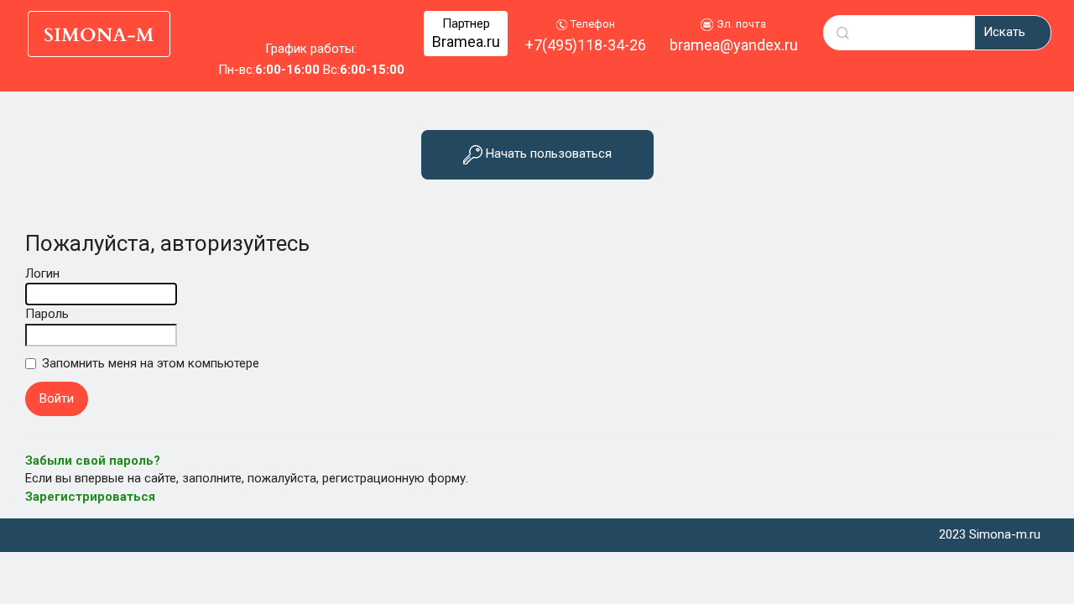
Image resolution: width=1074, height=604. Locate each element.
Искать (1004, 31)
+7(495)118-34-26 (585, 45)
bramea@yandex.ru (734, 45)
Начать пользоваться (547, 153)
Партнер (466, 33)
